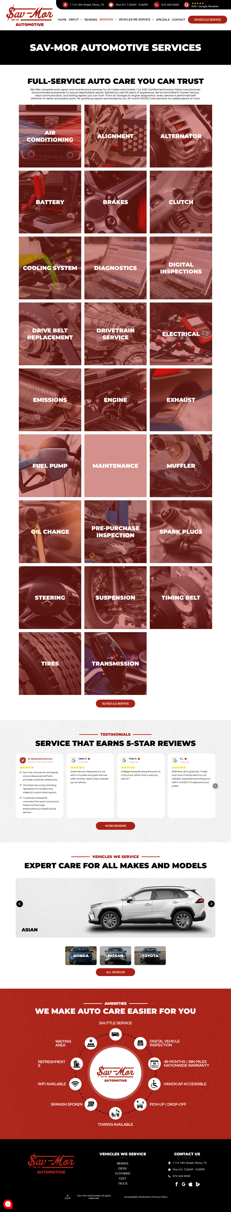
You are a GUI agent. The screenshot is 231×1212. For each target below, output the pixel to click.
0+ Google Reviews (207, 6)
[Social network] (190, 1184)
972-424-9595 (170, 4)
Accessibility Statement (137, 1197)
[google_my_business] (183, 1184)
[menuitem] (62, 19)
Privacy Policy (160, 1197)
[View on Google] (73, 760)
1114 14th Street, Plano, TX (87, 4)
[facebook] (176, 1184)
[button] (15, 785)
